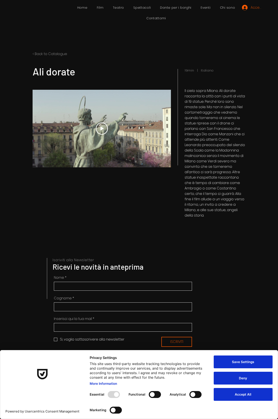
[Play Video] (102, 128)
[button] (142, 7)
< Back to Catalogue (50, 53)
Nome (60, 277)
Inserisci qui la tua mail (74, 318)
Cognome (64, 298)
